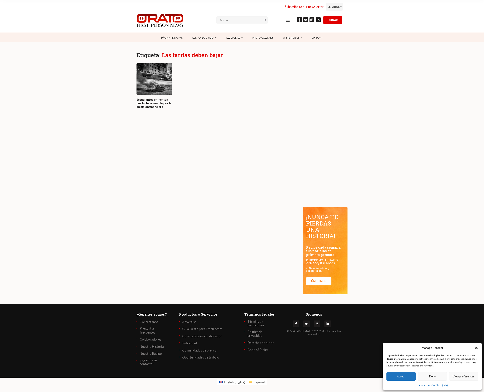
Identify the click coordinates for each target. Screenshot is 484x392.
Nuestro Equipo (151, 353)
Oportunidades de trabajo (200, 357)
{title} (445, 385)
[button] (476, 348)
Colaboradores (150, 339)
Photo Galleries (263, 37)
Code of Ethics (257, 350)
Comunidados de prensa (199, 350)
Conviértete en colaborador (202, 336)
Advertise (189, 322)
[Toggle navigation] (288, 20)
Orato (293, 331)
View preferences (464, 376)
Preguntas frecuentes (147, 330)
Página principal (172, 37)
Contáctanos (149, 322)
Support (317, 37)
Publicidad (189, 343)
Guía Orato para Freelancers (202, 329)
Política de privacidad (429, 385)
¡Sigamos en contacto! (148, 362)
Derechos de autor (260, 343)
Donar (333, 20)
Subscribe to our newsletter (304, 7)
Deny (432, 376)
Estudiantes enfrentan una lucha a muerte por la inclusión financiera (154, 103)
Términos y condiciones (255, 323)
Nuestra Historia (152, 346)
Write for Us (291, 37)
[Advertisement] (216, 168)
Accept (401, 376)
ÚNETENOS (318, 281)
